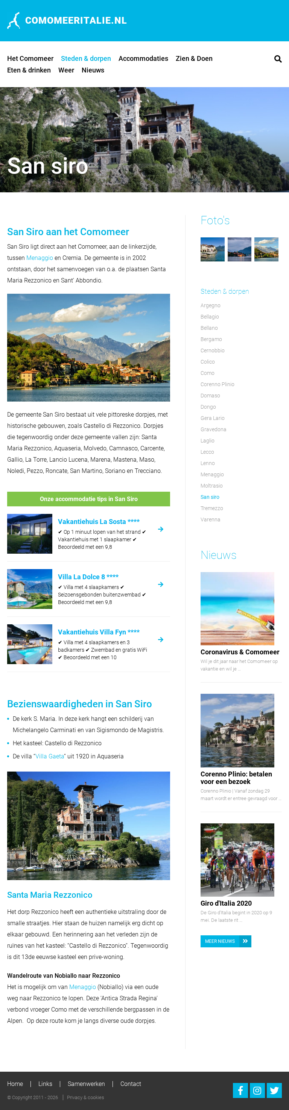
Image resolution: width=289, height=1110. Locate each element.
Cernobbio (213, 350)
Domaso (210, 396)
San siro (210, 497)
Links (45, 1083)
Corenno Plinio (217, 384)
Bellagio (210, 317)
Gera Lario (213, 418)
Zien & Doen (194, 58)
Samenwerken (86, 1083)
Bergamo (211, 339)
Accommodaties (143, 58)
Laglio (207, 441)
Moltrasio (212, 486)
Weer (66, 70)
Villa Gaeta (49, 756)
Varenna (211, 519)
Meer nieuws (220, 941)
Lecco (207, 452)
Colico (208, 362)
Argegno (211, 305)
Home (15, 1083)
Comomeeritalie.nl (76, 20)
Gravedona (214, 429)
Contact (130, 1083)
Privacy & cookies (85, 1097)
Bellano (209, 328)
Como (207, 373)
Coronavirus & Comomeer (240, 652)
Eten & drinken (29, 70)
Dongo (208, 407)
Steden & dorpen (86, 58)
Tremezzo (212, 508)
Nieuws (93, 70)
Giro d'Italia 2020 (226, 903)
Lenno (208, 463)
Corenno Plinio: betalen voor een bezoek (236, 777)
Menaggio (39, 257)
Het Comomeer (30, 58)
